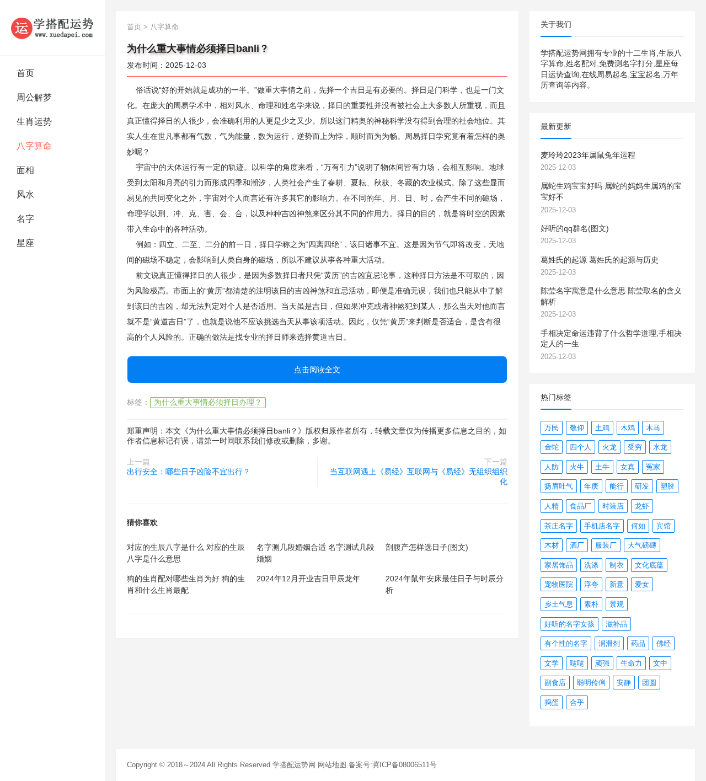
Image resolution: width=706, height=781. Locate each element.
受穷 (635, 447)
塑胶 (667, 486)
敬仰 (577, 428)
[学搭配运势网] (52, 27)
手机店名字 (602, 526)
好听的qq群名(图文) (575, 228)
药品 (638, 643)
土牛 (602, 467)
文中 (660, 663)
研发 (642, 486)
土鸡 (602, 428)
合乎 (577, 702)
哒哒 (577, 663)
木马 (653, 428)
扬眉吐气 (558, 486)
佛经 (663, 643)
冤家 (653, 467)
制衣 (616, 565)
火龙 (609, 447)
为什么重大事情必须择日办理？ (208, 402)
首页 (25, 73)
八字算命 (34, 146)
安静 (624, 682)
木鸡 (628, 428)
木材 (551, 545)
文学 (551, 663)
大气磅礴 (642, 545)
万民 (551, 428)
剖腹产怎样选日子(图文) (427, 547)
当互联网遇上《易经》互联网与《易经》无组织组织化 (418, 476)
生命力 (631, 663)
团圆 (649, 682)
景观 (616, 604)
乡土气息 (558, 604)
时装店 (613, 506)
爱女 (642, 584)
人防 (551, 467)
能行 (616, 486)
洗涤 (591, 565)
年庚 (591, 486)
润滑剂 (609, 643)
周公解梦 (34, 97)
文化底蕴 (649, 565)
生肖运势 (34, 121)
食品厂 (580, 506)
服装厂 (606, 545)
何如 (638, 526)
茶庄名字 (558, 526)
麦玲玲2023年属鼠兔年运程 (588, 155)
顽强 (602, 663)
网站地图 (332, 765)
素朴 (591, 604)
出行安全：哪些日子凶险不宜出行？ (188, 471)
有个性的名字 (565, 643)
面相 (25, 170)
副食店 (555, 682)
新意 (616, 584)
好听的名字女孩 (569, 624)
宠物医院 (558, 584)
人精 (551, 506)
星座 (25, 243)
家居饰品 (558, 565)
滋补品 (616, 624)
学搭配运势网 (293, 765)
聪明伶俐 (591, 682)
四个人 (580, 447)
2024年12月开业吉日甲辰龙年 (308, 578)
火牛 (577, 467)
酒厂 (577, 545)
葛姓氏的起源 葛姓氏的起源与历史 (600, 259)
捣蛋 (551, 702)
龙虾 (642, 506)
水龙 (660, 447)
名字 (25, 218)
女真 (628, 467)
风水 (25, 194)
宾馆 (663, 526)
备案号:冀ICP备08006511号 (393, 765)
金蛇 (551, 447)
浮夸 (591, 584)
